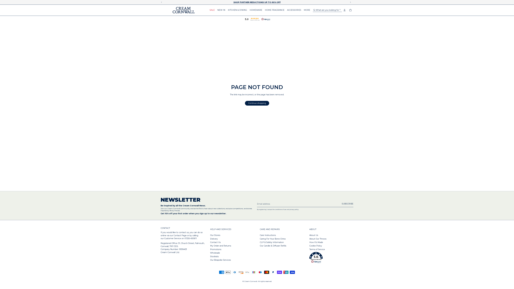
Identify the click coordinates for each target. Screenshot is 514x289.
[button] (257, 19)
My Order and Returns (220, 246)
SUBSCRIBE (347, 204)
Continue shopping (257, 103)
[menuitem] (212, 10)
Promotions (215, 249)
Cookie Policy (315, 246)
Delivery (214, 239)
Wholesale (215, 253)
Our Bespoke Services (220, 260)
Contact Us (215, 242)
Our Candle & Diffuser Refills (273, 246)
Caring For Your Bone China (273, 239)
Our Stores (215, 235)
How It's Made (316, 242)
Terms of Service (317, 249)
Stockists (214, 256)
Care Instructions (268, 235)
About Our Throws (317, 239)
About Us (313, 235)
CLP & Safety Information (272, 242)
